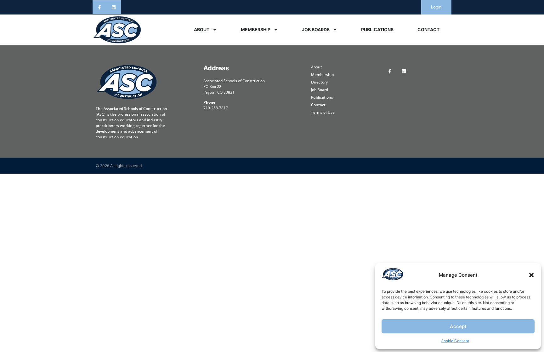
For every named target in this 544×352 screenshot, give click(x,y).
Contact (428, 29)
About (201, 29)
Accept (458, 326)
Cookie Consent (455, 340)
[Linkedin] (114, 7)
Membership (255, 29)
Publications (377, 29)
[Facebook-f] (100, 7)
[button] (531, 275)
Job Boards (316, 29)
